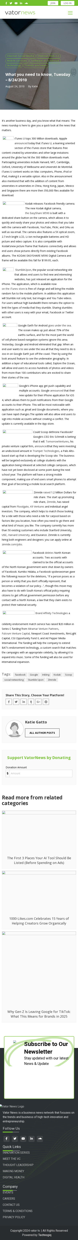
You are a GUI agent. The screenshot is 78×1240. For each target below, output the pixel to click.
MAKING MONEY (13, 1171)
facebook (20, 674)
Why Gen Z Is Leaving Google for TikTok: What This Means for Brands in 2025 (39, 1014)
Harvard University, (19, 535)
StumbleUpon (23, 269)
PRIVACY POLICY (14, 1217)
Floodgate (23, 506)
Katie (35, 86)
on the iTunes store (13, 288)
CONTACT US (11, 1205)
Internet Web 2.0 (48, 55)
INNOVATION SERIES (16, 1152)
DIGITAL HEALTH (13, 1177)
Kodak (57, 674)
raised (46, 492)
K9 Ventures (37, 506)
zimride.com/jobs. (12, 544)
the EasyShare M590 (37, 213)
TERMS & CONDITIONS (17, 1211)
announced (21, 143)
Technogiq (44, 1235)
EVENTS (8, 1192)
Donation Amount (16, 767)
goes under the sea (59, 325)
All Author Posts (42, 732)
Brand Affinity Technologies (51, 613)
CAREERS (9, 1198)
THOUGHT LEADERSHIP (18, 1165)
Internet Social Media (20, 55)
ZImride (52, 679)
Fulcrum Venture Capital (16, 633)
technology (14, 65)
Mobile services (17, 60)
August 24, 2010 (14, 86)
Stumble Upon (36, 679)
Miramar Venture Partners (43, 628)
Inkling (45, 674)
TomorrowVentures (57, 441)
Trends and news (36, 65)
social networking (14, 679)
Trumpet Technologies (46, 451)
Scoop (68, 674)
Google (34, 674)
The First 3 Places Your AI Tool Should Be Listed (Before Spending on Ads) (39, 860)
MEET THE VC (11, 1159)
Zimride (51, 502)
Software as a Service (45, 60)
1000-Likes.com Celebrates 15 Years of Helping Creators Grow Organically (39, 920)
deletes (49, 552)
